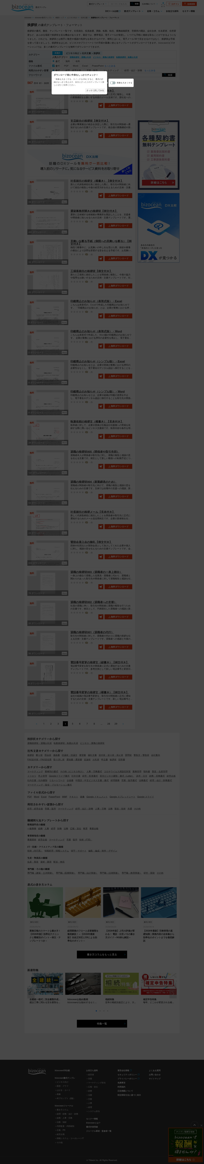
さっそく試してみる (95, 90)
